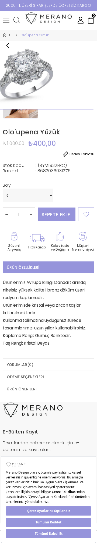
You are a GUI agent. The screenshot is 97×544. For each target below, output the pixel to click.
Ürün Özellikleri (23, 267)
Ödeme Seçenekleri (25, 377)
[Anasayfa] (9, 35)
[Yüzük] (16, 35)
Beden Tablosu (82, 154)
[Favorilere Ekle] (86, 214)
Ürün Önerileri (22, 389)
